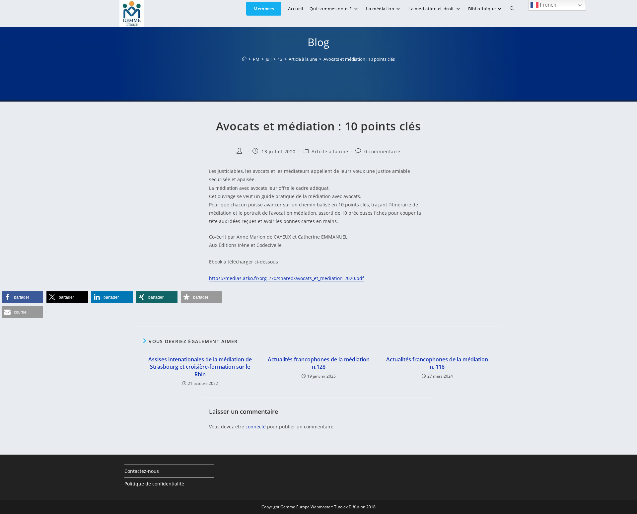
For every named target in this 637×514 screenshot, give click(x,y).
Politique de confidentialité (154, 483)
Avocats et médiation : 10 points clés (359, 59)
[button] (22, 297)
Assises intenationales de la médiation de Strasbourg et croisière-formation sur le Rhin (200, 367)
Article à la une (330, 151)
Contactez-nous (141, 471)
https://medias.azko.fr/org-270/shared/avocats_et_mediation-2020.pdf (286, 278)
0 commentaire (382, 151)
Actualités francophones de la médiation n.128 (319, 363)
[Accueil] (244, 59)
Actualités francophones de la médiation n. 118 (437, 363)
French (547, 5)
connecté (256, 426)
